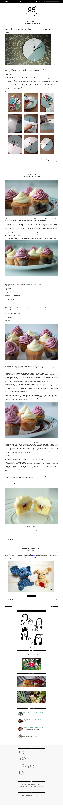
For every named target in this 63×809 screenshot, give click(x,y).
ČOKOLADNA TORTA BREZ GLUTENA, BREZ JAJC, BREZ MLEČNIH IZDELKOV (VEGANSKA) (32, 720)
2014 (21, 774)
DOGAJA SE (21, 784)
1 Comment (56, 539)
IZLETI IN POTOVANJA (34, 784)
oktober (23, 757)
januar (23, 770)
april (22, 763)
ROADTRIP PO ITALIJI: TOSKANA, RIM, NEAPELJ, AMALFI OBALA (33, 712)
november (23, 756)
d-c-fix (27, 69)
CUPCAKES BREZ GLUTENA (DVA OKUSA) (31, 177)
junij (22, 760)
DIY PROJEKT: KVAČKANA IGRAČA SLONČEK (31, 548)
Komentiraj (56, 168)
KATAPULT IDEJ (33, 21)
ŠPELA (31, 788)
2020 (21, 751)
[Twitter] (36, 1)
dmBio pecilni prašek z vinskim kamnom (33, 284)
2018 (21, 753)
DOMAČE (28, 174)
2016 (21, 772)
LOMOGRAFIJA (26, 786)
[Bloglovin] (44, 1)
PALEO (34, 786)
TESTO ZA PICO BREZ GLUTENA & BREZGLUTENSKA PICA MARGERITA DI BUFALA (33, 728)
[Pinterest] (42, 1)
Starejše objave (54, 606)
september (23, 758)
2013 (21, 775)
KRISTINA (21, 786)
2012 (21, 777)
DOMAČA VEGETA (31, 703)
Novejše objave (8, 606)
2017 (21, 771)
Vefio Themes (34, 802)
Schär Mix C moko (24, 282)
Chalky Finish (19, 70)
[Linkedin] (14, 168)
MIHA (30, 786)
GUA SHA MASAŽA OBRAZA (27, 735)
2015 (21, 773)
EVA (29, 21)
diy (27, 21)
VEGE (37, 786)
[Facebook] (34, 1)
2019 (21, 752)
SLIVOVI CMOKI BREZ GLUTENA (31, 688)
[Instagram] (39, 1)
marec (23, 764)
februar (23, 768)
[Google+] (16, 168)
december (23, 754)
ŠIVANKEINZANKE (41, 786)
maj (22, 761)
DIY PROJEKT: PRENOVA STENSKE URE (31, 24)
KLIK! (47, 381)
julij (22, 759)
